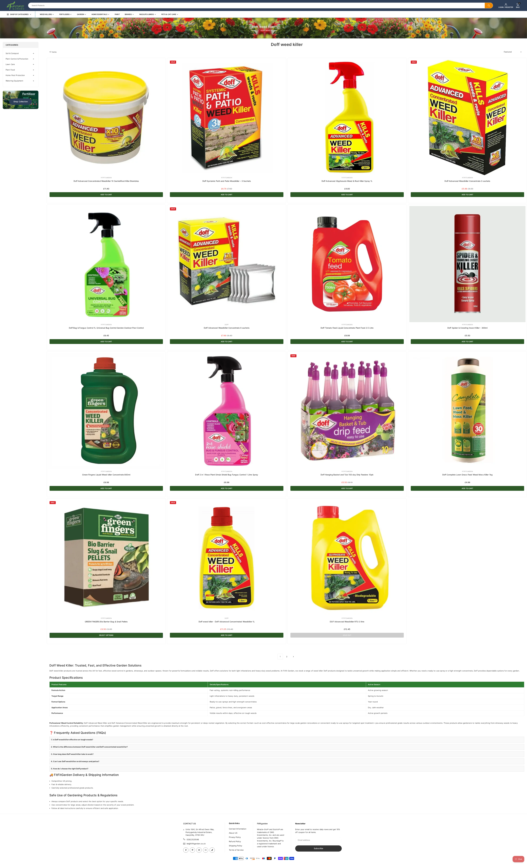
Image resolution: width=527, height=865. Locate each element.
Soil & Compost (12, 53)
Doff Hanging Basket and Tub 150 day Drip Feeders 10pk (347, 474)
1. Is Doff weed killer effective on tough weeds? (72, 739)
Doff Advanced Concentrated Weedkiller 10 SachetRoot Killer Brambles (106, 181)
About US (233, 833)
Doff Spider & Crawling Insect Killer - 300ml (467, 328)
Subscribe (318, 848)
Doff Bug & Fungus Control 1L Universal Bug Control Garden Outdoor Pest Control (106, 328)
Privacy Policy (235, 837)
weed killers (46, 14)
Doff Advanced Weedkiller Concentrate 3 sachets (467, 181)
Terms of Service (236, 850)
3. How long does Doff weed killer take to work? (72, 754)
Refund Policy (235, 841)
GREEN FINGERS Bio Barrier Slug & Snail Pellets (106, 621)
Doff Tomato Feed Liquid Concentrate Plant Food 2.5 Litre (347, 328)
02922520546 (193, 839)
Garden (80, 14)
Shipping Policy (235, 846)
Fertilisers (64, 14)
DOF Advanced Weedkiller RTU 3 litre (347, 621)
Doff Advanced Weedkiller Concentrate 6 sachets (227, 328)
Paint (117, 14)
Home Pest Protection (15, 75)
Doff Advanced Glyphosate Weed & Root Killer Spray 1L (347, 181)
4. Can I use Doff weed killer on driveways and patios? (75, 761)
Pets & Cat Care (168, 14)
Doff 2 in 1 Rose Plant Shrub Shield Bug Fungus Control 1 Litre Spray (226, 474)
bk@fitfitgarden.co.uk (196, 844)
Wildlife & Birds (146, 14)
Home (253, 30)
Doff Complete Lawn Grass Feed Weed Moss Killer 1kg (467, 474)
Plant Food (10, 70)
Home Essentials (99, 14)
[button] (518, 5)
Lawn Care (10, 64)
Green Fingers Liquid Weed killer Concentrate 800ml (106, 474)
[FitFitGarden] (15, 5)
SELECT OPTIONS (106, 635)
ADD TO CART (106, 195)
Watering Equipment (14, 81)
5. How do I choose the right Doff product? (69, 769)
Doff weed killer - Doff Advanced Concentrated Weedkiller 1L (227, 621)
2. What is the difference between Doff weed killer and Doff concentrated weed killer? (89, 747)
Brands (128, 14)
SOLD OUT (347, 635)
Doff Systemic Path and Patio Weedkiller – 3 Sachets (226, 181)
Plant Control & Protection (17, 59)
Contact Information (237, 829)
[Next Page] (293, 656)
